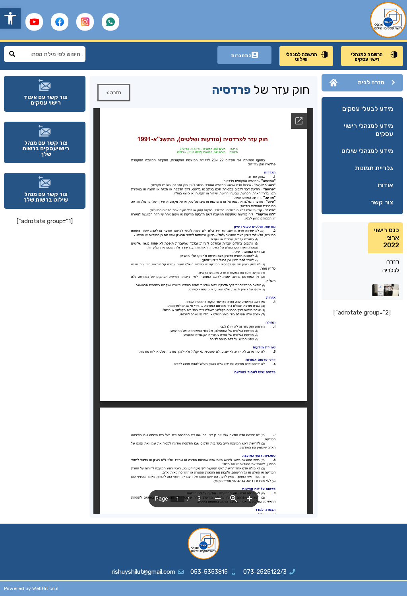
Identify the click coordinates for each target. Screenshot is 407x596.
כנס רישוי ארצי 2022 (386, 237)
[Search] (12, 54)
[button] (10, 18)
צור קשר (381, 202)
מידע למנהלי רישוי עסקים (368, 130)
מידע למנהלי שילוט (367, 151)
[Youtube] (34, 22)
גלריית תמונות (374, 168)
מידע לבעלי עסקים (367, 109)
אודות (385, 185)
